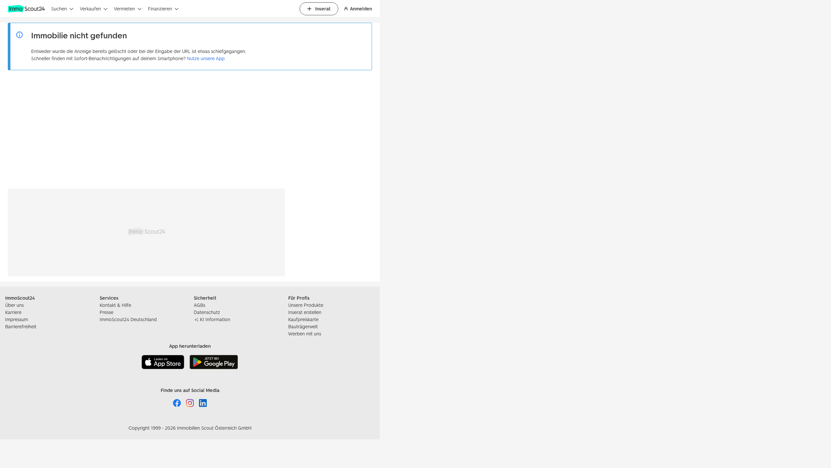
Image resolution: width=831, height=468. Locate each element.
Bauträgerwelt (303, 326)
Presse (106, 312)
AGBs (199, 305)
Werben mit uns (304, 333)
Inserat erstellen (304, 312)
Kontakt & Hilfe (115, 305)
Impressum (16, 319)
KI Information (215, 319)
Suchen (59, 8)
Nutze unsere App (206, 58)
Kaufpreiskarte (303, 319)
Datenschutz (207, 312)
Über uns (14, 305)
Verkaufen (90, 8)
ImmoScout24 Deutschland (128, 319)
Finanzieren (160, 8)
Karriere (13, 312)
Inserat (322, 8)
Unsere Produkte (305, 305)
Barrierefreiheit (20, 326)
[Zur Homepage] (27, 9)
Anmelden (361, 8)
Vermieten (124, 8)
